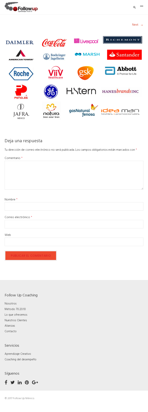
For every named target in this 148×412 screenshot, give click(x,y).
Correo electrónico (18, 217)
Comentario (14, 158)
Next (135, 24)
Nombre (11, 199)
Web (8, 235)
